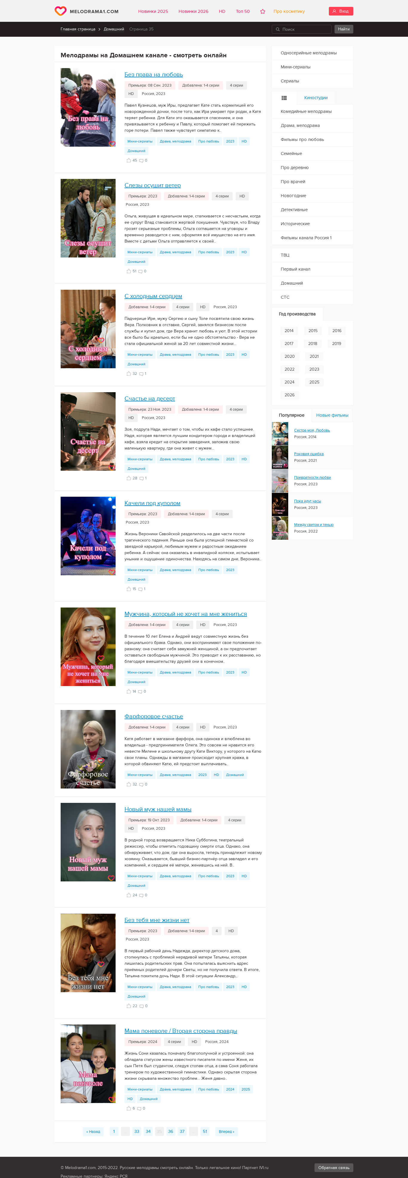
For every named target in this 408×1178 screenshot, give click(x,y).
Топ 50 (243, 11)
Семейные (291, 153)
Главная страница (78, 29)
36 (170, 1131)
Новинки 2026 (193, 11)
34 (148, 1131)
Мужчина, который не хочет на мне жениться (186, 614)
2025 (246, 1089)
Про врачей (293, 181)
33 (136, 1131)
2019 (336, 343)
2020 (290, 356)
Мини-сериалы (140, 141)
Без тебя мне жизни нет (157, 920)
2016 (336, 330)
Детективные (294, 209)
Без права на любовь (154, 74)
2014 (289, 330)
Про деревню (295, 167)
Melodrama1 (86, 11)
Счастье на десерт (150, 398)
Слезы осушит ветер (153, 185)
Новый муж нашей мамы (158, 809)
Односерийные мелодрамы (309, 53)
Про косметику (288, 11)
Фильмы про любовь (302, 139)
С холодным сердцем (153, 296)
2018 (312, 343)
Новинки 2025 (153, 11)
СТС (285, 297)
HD (222, 11)
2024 (230, 1089)
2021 (314, 356)
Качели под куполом (152, 503)
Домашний (114, 29)
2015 (313, 330)
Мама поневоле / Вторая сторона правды (181, 1031)
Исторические (295, 223)
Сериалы (290, 81)
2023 (230, 141)
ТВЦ (285, 255)
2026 (290, 395)
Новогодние (293, 195)
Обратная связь (333, 1167)
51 (205, 1131)
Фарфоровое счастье (154, 716)
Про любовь (208, 141)
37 (182, 1131)
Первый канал (295, 269)
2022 (290, 369)
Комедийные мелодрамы (306, 111)
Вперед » (226, 1131)
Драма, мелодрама (175, 141)
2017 (289, 343)
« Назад (93, 1131)
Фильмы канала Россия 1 (306, 237)
